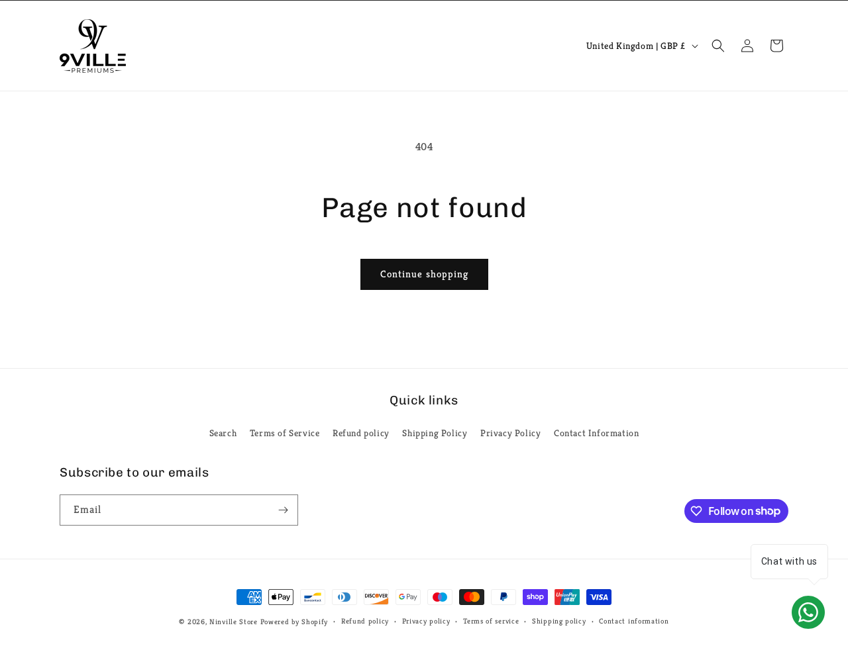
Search (223, 433)
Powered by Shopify (294, 621)
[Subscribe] (282, 510)
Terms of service (491, 621)
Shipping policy (559, 621)
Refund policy (361, 433)
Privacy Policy (510, 433)
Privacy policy (426, 621)
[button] (718, 45)
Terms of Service (285, 433)
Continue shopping (424, 273)
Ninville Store (233, 621)
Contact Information (596, 433)
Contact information (633, 621)
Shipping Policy (434, 433)
